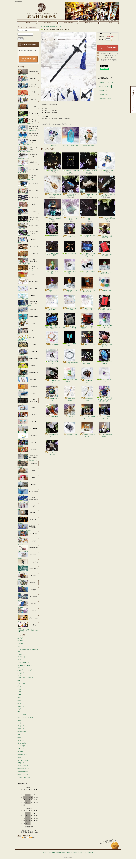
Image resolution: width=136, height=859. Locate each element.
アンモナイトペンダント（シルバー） (90, 171)
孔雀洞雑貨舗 (21, 376)
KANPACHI (21, 355)
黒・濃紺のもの (22, 754)
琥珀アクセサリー (23, 137)
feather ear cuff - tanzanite (71, 399)
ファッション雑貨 (23, 193)
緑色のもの (21, 737)
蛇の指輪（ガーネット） (54, 362)
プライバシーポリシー (79, 852)
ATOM (32, 837)
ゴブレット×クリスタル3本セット (89, 291)
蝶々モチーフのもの (23, 768)
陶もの (19, 703)
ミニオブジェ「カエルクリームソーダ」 (105, 326)
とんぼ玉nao (21, 495)
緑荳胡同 (20, 607)
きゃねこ (20, 369)
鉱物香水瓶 (21, 165)
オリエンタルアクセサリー (25, 151)
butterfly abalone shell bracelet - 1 (72, 363)
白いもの (20, 751)
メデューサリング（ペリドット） (70, 272)
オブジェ (20, 692)
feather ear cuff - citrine (89, 399)
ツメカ (19, 481)
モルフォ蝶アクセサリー (25, 144)
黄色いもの (21, 734)
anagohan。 (21, 292)
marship (20, 558)
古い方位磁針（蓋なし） (54, 381)
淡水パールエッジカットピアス (71, 309)
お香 (19, 207)
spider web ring (53, 145)
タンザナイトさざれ (72, 435)
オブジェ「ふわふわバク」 (89, 272)
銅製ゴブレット (72, 236)
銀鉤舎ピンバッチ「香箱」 (72, 171)
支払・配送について (47, 22)
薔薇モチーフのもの (23, 774)
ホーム (27, 22)
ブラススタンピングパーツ (25, 271)
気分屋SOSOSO (22, 362)
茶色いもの (21, 748)
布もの (19, 700)
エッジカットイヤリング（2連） (54, 309)
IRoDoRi (20, 313)
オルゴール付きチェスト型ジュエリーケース (87, 327)
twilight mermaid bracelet (54, 345)
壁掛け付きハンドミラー (54, 435)
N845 (19, 327)
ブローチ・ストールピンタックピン (25, 666)
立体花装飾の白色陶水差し (107, 435)
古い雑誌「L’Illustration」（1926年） (69, 327)
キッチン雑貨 (21, 200)
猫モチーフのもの (23, 771)
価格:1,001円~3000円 (105, 98)
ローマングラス (22, 172)
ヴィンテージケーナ (89, 345)
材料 (19, 711)
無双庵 (19, 579)
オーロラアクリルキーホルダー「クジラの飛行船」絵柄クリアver (104, 399)
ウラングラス (21, 116)
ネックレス (21, 654)
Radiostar (20, 600)
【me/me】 (20, 586)
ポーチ (19, 686)
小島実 (19, 397)
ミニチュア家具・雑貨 (24, 263)
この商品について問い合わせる (109, 53)
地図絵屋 (20, 467)
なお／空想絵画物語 (23, 502)
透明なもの (21, 763)
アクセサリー (111, 82)
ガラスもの (21, 706)
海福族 (19, 720)
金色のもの (21, 757)
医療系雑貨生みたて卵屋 (25, 306)
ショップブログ (68, 22)
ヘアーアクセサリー (23, 662)
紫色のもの (21, 740)
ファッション (21, 683)
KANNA (20, 348)
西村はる (20, 544)
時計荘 (19, 488)
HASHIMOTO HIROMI (24, 530)
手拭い (19, 680)
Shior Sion (20, 418)
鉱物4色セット (107, 290)
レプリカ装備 (21, 228)
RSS (24, 837)
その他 (19, 723)
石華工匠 (20, 446)
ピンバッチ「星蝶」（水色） (71, 344)
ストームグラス (22, 249)
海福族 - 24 (72, 416)
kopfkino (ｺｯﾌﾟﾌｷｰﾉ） (23, 404)
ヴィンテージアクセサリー (25, 123)
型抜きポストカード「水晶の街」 (106, 362)
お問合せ (88, 22)
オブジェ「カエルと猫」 (54, 272)
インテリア (21, 726)
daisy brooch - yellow (88, 145)
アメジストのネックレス (91, 218)
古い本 (19, 109)
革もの (19, 709)
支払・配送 (52, 852)
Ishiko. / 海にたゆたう (24, 299)
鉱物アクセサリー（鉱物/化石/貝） (27, 130)
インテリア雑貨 (22, 186)
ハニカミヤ (21, 537)
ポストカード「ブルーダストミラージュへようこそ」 (87, 255)
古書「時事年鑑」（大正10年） (106, 254)
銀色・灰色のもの (23, 760)
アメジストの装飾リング (106, 380)
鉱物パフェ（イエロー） (72, 291)
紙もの (19, 697)
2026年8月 (20, 638)
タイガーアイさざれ (89, 381)
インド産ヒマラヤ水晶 (91, 195)
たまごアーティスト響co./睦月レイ (27, 460)
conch (19, 411)
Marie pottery (21, 565)
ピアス (19, 646)
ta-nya (19, 453)
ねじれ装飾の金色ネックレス (55, 195)
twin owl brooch (108, 170)
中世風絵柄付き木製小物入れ (106, 236)
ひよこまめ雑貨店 (23, 551)
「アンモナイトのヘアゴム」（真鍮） (53, 254)
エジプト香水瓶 (22, 256)
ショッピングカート (109, 22)
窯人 (19, 334)
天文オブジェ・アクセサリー (26, 179)
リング (19, 660)
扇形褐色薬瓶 (54, 416)
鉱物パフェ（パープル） (54, 291)
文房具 (19, 214)
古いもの (20, 102)
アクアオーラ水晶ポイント (70, 145)
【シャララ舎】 (22, 432)
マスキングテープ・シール (25, 221)
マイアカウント (27, 27)
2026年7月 (20, 641)
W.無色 (19, 628)
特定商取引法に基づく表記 (109, 60)
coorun (19, 383)
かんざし (58, 26)
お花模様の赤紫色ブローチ (107, 345)
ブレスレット (21, 657)
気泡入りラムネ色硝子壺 (55, 218)
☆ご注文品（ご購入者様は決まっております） (28, 630)
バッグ (19, 689)
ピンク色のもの (22, 743)
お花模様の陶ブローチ (54, 399)
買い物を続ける (108, 57)
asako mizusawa (22, 285)
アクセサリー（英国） (24, 158)
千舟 (19, 474)
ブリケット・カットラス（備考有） (89, 362)
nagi (19, 509)
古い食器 (20, 88)
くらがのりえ (21, 390)
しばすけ (20, 425)
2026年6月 (20, 644)
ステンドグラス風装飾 (24, 235)
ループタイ (21, 673)
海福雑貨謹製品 (22, 74)
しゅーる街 (21, 439)
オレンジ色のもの (23, 746)
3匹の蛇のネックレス (54, 170)
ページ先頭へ (115, 847)
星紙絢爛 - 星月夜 (54, 235)
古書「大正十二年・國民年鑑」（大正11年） (105, 310)
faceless (19, 621)
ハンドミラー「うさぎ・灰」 (54, 453)
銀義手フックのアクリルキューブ (89, 435)
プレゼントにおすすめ (24, 777)
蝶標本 (19, 242)
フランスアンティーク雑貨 (25, 717)
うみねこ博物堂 (22, 320)
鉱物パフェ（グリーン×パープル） (106, 273)
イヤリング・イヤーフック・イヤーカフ (28, 650)
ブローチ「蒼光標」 (71, 253)
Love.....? (20, 614)
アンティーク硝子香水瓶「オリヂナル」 (108, 195)
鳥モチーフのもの (23, 766)
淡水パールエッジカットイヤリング (88, 309)
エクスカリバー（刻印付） (89, 236)
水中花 (19, 278)
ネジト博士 (21, 516)
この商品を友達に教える (109, 55)
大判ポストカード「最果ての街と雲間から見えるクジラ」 (52, 327)
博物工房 (20, 523)
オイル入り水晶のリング (109, 218)
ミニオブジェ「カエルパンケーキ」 (71, 380)
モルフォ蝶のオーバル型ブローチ (73, 195)
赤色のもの (21, 729)
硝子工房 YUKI (22, 341)
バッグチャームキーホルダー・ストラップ (25, 676)
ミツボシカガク (22, 572)
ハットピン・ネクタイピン (25, 670)
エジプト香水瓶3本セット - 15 (107, 417)
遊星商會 (20, 593)
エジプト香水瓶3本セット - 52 (89, 417)
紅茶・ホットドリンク (24, 95)
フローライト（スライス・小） (73, 218)
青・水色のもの (22, 731)
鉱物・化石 (21, 81)
